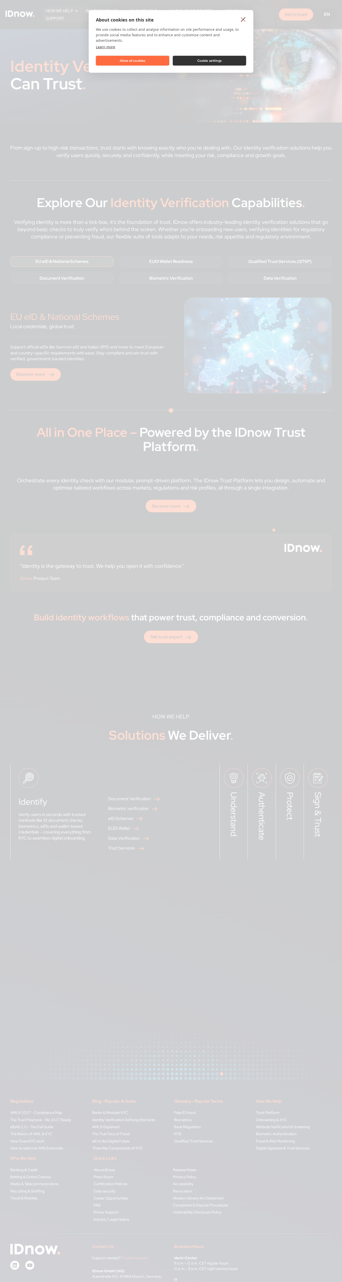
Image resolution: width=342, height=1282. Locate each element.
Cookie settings (209, 61)
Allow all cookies (132, 61)
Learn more (105, 47)
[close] (243, 19)
